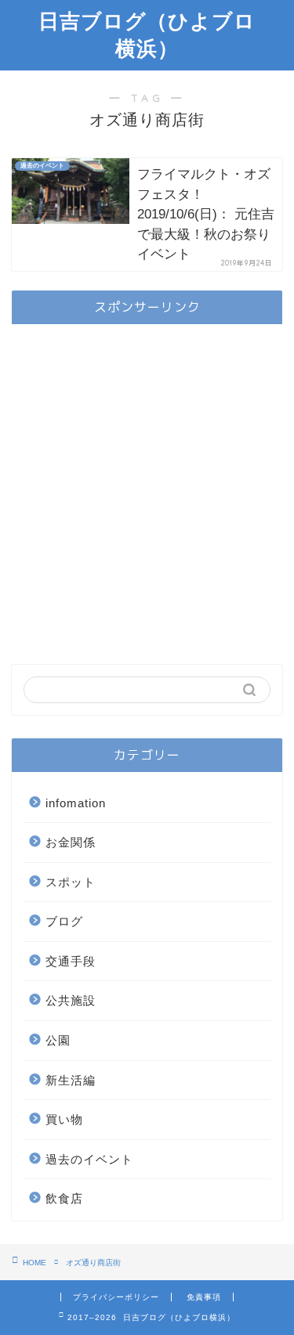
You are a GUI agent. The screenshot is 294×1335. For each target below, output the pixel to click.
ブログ (64, 921)
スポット (70, 882)
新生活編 (70, 1080)
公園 (58, 1040)
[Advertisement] (147, 483)
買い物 (64, 1119)
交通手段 (70, 961)
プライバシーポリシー (116, 1297)
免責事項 (204, 1297)
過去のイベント (89, 1159)
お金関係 (70, 842)
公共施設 (70, 1000)
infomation (75, 803)
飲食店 (64, 1198)
